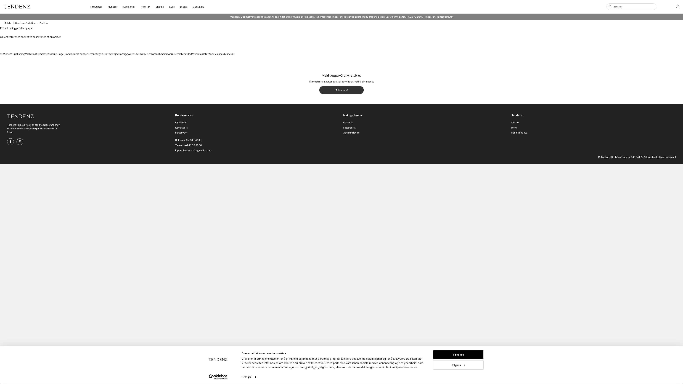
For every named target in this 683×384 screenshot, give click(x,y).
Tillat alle (458, 354)
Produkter (30, 23)
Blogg (183, 6)
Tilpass (456, 364)
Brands (159, 6)
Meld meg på (341, 90)
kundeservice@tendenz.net (197, 150)
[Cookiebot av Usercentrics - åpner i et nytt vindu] (218, 377)
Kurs (172, 6)
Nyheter (113, 6)
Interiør (145, 6)
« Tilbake (8, 23)
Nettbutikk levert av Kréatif (662, 157)
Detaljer (246, 376)
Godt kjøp (198, 6)
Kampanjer (129, 6)
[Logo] (44, 7)
